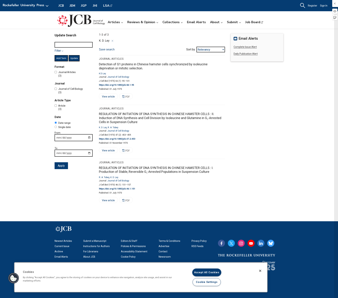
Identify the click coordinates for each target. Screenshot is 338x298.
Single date (64, 127)
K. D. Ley (103, 127)
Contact (163, 251)
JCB (61, 6)
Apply (61, 165)
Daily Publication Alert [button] (246, 53)
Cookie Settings (206, 282)
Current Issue (62, 246)
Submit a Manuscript (94, 241)
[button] (13, 278)
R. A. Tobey (113, 127)
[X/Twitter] (231, 243)
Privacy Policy (199, 241)
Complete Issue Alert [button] (245, 46)
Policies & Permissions (133, 246)
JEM (72, 6)
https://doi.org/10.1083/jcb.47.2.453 (117, 139)
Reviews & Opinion (141, 22)
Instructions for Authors (96, 246)
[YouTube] (251, 243)
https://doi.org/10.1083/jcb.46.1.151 (117, 189)
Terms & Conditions (169, 241)
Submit (232, 22)
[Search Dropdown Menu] (302, 5)
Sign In (323, 5)
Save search (107, 49)
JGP (84, 6)
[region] (141, 277)
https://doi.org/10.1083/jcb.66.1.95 (116, 85)
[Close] (112, 40)
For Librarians (90, 251)
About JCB (89, 256)
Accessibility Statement (134, 251)
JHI (95, 6)
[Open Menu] (26, 5)
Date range (64, 123)
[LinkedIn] (260, 243)
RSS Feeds (198, 246)
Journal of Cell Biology (118, 77)
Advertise (164, 246)
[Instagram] (241, 243)
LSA (106, 6)
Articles (114, 22)
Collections (171, 22)
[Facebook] (221, 243)
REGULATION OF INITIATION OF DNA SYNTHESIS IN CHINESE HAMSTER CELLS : (160, 118)
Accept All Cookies (206, 272)
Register (312, 5)
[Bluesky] (270, 243)
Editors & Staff (129, 241)
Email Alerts (196, 22)
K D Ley (102, 73)
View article (107, 97)
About (215, 22)
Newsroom (165, 256)
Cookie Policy (128, 256)
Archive (59, 251)
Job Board (252, 22)
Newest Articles (63, 241)
